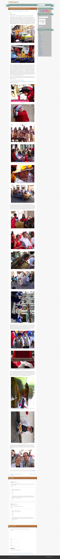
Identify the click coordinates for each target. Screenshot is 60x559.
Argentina (40, 31)
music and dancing (29, 81)
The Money (22, 4)
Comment (11, 530)
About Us (35, 4)
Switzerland (40, 48)
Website (11, 545)
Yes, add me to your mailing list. (16, 550)
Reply (11, 486)
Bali (39, 32)
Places (14, 4)
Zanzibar (40, 50)
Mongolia (40, 40)
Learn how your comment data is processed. (27, 553)
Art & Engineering (27, 4)
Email (11, 542)
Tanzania (40, 49)
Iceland (40, 38)
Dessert (32, 4)
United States (41, 52)
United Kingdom (41, 51)
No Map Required (13, 2)
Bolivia (40, 33)
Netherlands (40, 41)
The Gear (18, 4)
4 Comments (33, 470)
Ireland (40, 39)
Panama (40, 42)
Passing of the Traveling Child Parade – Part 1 (19, 8)
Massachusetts (41, 53)
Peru (39, 43)
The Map (11, 4)
